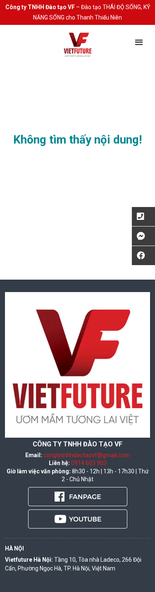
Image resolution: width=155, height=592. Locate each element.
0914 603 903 (89, 463)
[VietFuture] (77, 44)
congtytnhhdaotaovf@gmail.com (86, 455)
